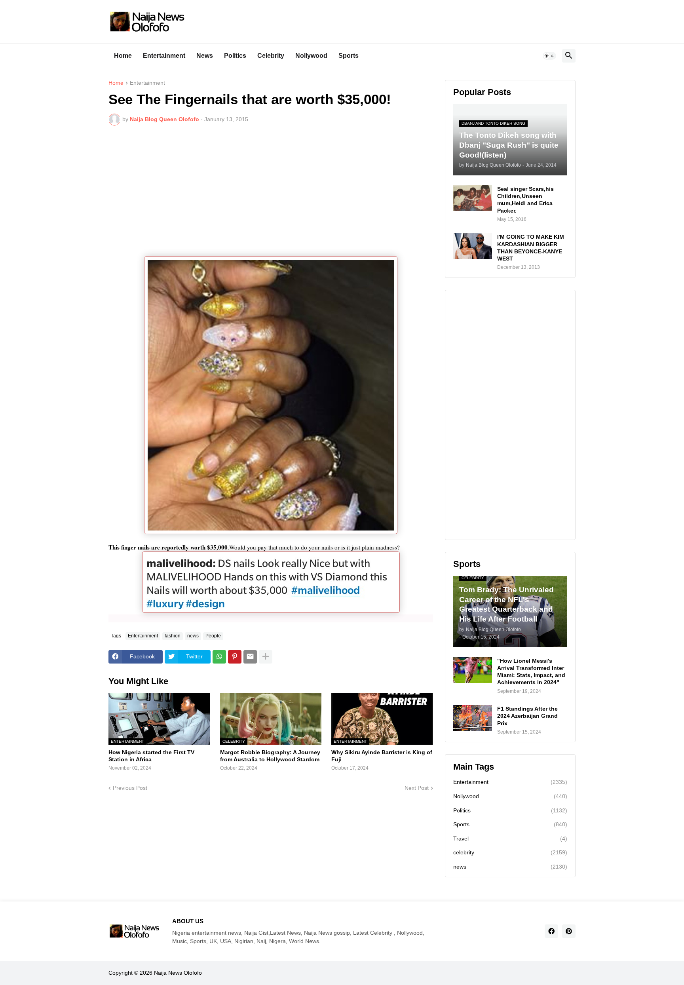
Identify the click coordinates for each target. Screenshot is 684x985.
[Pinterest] (234, 657)
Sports (348, 55)
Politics (235, 55)
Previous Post (130, 788)
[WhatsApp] (219, 657)
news (193, 636)
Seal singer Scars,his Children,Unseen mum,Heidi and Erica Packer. (525, 200)
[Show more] (265, 657)
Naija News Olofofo (178, 973)
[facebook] (551, 931)
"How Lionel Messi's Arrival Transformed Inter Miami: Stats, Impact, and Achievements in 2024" (531, 672)
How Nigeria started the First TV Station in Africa (151, 756)
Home (123, 55)
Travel (510, 838)
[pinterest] (569, 931)
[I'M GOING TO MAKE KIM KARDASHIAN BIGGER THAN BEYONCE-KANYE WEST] (472, 246)
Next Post (417, 788)
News (204, 55)
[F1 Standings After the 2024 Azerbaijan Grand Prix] (472, 718)
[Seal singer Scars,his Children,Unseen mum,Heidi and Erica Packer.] (472, 198)
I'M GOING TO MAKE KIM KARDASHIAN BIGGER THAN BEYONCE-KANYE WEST (530, 248)
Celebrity (270, 55)
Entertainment (164, 55)
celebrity (510, 852)
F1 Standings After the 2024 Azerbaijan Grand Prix (527, 715)
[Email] (250, 657)
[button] (549, 56)
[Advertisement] (270, 190)
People (213, 636)
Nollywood (311, 55)
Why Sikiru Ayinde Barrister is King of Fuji (381, 756)
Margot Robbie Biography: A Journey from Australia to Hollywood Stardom (270, 756)
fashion (172, 636)
